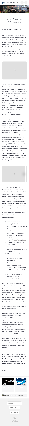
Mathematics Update (7, 387)
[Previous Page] (22, 2)
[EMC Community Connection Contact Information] (18, 3)
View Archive (15, 407)
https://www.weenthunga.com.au (16, 247)
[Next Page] (25, 2)
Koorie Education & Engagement (14, 395)
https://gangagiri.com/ (20, 240)
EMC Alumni (20, 387)
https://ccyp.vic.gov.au (17, 238)
